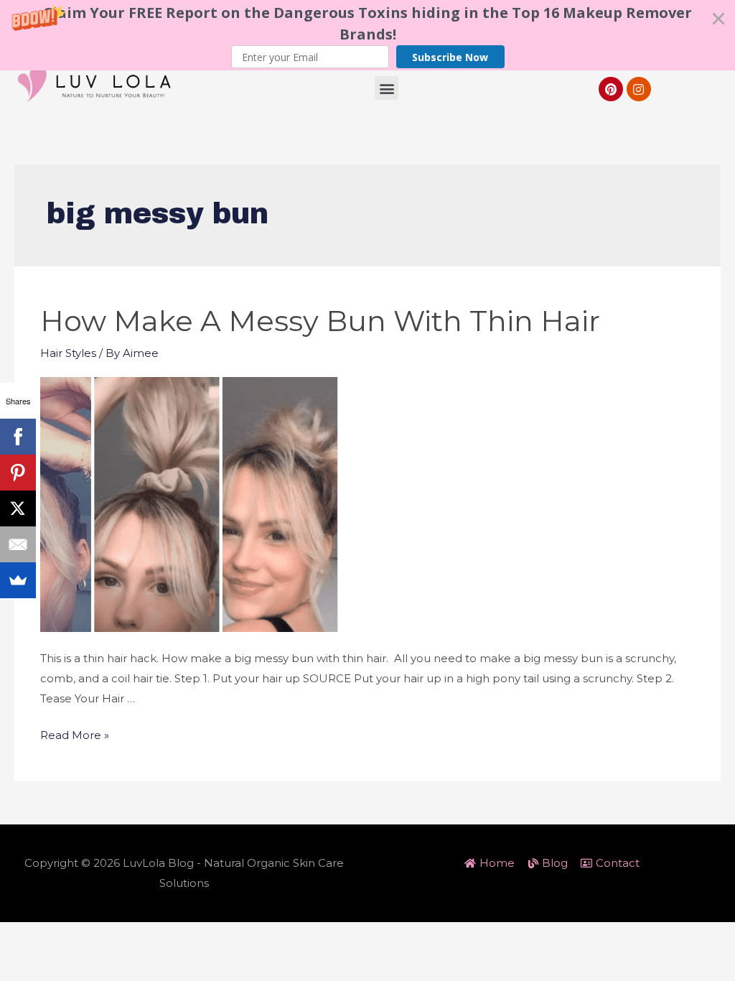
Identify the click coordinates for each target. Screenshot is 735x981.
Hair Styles (68, 353)
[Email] (18, 544)
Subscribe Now (450, 57)
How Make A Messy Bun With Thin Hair (320, 320)
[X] (18, 508)
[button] (367, 35)
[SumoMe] (18, 580)
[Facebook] (18, 437)
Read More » (74, 735)
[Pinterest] (611, 89)
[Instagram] (639, 89)
